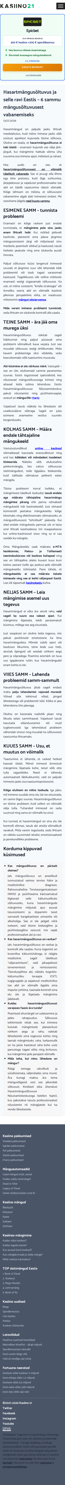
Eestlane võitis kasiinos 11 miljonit (21, 1373)
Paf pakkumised (11, 1150)
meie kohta (25, 1459)
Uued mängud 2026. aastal (17, 1174)
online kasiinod (48, 448)
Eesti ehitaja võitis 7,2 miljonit (19, 1378)
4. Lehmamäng (11, 1288)
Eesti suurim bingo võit (15, 1354)
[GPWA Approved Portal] (32, 1429)
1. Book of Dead (11, 1274)
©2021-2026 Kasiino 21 (17, 1403)
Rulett (6, 1217)
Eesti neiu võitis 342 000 (16, 1392)
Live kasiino (9, 1316)
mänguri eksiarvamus (32, 299)
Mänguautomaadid (16, 1169)
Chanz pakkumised (13, 1160)
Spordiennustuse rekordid (16, 1349)
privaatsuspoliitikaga (15, 1467)
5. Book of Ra (10, 1292)
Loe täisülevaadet (33, 75)
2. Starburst (9, 1278)
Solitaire (7, 1221)
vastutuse (45, 1463)
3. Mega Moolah (11, 1283)
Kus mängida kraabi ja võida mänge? (23, 1254)
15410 (35, 397)
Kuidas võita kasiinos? (15, 1240)
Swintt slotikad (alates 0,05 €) (19, 1193)
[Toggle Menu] (60, 6)
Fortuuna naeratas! (16, 1368)
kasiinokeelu (34, 583)
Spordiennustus (11, 1311)
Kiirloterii (7, 1212)
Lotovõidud (11, 1335)
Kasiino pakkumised (17, 1136)
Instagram (9, 1418)
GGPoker (7, 1226)
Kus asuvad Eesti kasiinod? (17, 1250)
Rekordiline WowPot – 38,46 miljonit (22, 1344)
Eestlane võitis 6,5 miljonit (17, 1382)
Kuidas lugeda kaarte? (15, 1245)
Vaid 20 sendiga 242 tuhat (17, 1359)
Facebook (9, 1413)
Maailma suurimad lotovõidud (19, 1340)
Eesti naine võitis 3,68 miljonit (18, 1387)
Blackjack (8, 1207)
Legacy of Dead (11, 1188)
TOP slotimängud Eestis (20, 1268)
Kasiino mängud (14, 1202)
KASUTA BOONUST (32, 67)
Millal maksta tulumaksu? (17, 1259)
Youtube (8, 1423)
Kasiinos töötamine (13, 1325)
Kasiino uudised (14, 1301)
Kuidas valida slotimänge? (17, 1179)
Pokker (6, 1321)
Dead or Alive (10, 1184)
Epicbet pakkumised (13, 1146)
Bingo (6, 1307)
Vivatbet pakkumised (14, 1141)
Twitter (7, 1408)
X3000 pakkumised (13, 1155)
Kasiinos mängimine (17, 1235)
